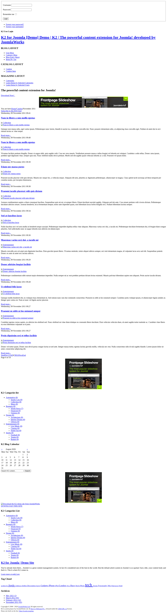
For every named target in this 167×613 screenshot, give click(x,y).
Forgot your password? (15, 24)
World (120, 586)
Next (21, 355)
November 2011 (14, 602)
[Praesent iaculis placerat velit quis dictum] (17, 198)
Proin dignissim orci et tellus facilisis (19, 335)
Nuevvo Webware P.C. (37, 609)
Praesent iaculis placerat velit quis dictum (21, 191)
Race (72, 585)
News (68, 586)
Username (7, 5)
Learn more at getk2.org (10, 574)
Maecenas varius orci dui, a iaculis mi (19, 240)
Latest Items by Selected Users (17, 85)
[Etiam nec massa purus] (11, 174)
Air (7, 586)
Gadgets (45, 585)
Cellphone (18, 586)
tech (89, 585)
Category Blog (11, 55)
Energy (38, 586)
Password (6, 10)
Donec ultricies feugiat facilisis (16, 264)
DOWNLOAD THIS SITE (11, 506)
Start (3, 355)
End (24, 355)
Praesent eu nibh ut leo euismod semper (20, 311)
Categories (10, 81)
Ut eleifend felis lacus (11, 286)
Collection (7, 123)
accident (3, 586)
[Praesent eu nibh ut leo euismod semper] (17, 318)
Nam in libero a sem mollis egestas (18, 118)
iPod (57, 586)
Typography (103, 586)
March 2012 (12, 598)
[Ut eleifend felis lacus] (10, 294)
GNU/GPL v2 (62, 609)
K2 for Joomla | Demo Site (17, 562)
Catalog (9, 69)
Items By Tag (11, 59)
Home (13, 109)
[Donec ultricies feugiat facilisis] (14, 271)
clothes (24, 586)
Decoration (31, 586)
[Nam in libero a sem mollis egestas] (15, 125)
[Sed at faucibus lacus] (10, 222)
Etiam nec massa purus (12, 166)
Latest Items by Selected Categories (19, 83)
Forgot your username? (15, 27)
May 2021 (11, 596)
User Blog (10, 53)
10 (18, 355)
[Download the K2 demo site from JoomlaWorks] (20, 504)
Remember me (8, 14)
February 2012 (13, 600)
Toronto (95, 586)
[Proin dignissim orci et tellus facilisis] (16, 342)
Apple (11, 585)
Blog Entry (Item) (13, 57)
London (63, 585)
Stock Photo (80, 586)
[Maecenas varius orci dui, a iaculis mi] (16, 247)
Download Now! (8, 95)
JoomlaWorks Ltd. (24, 606)
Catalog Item (11, 71)
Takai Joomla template (26, 611)
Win (109, 586)
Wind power (115, 586)
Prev (6, 355)
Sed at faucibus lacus (11, 215)
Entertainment (8, 245)
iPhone (52, 585)
